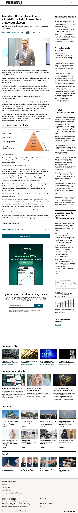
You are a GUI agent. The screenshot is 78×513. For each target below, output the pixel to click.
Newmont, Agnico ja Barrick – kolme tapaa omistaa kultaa (48, 361)
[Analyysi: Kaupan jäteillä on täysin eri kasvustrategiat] (29, 462)
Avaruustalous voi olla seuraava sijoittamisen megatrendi (8, 470)
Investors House (6, 32)
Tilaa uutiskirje (6, 487)
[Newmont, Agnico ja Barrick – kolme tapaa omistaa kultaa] (48, 354)
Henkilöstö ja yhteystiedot (9, 481)
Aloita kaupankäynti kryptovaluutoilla (34, 389)
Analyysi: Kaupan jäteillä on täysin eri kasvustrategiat (28, 469)
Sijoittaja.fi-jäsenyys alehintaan (12, 388)
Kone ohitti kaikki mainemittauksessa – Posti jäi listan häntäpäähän (29, 442)
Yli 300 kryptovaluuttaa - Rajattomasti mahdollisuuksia (63, 389)
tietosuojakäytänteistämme (15, 311)
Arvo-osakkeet (42, 364)
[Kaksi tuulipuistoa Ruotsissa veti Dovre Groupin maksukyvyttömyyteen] (67, 414)
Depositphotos (54, 499)
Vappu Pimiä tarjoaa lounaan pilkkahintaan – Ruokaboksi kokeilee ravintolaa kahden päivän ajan (10, 443)
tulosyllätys (16, 223)
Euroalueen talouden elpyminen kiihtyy (26, 422)
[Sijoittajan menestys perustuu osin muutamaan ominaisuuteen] (48, 462)
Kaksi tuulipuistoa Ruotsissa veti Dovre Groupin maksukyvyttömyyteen (66, 423)
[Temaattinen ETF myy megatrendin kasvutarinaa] (67, 354)
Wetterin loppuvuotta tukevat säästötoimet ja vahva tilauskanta (48, 442)
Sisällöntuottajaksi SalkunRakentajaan (12, 493)
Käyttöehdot (15, 511)
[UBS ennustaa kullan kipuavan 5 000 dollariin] (29, 354)
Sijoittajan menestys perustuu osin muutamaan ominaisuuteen (48, 470)
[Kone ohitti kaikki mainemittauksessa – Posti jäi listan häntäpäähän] (29, 434)
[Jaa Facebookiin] (42, 229)
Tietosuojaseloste (6, 511)
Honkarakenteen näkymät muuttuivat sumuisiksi (66, 441)
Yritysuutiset (16, 32)
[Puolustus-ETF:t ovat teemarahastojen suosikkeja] (10, 354)
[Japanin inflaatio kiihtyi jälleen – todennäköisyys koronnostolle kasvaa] (10, 414)
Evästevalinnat (24, 511)
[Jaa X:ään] (45, 229)
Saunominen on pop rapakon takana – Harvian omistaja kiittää (67, 470)
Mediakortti (5, 484)
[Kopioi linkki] (48, 229)
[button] (3, 2)
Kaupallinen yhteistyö (6, 364)
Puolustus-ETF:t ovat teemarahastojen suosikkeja (10, 361)
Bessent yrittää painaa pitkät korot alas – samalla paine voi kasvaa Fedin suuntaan (48, 423)
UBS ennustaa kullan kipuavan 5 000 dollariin (29, 361)
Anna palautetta (6, 490)
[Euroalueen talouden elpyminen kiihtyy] (29, 414)
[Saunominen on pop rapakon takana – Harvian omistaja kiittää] (67, 462)
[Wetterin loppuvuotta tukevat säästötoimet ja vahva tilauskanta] (48, 434)
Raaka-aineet (31, 364)
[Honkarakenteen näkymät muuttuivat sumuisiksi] (67, 434)
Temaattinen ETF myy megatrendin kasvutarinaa (66, 361)
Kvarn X (11, 364)
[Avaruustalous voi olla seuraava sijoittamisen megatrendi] (10, 462)
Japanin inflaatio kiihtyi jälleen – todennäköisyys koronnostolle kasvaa (10, 423)
